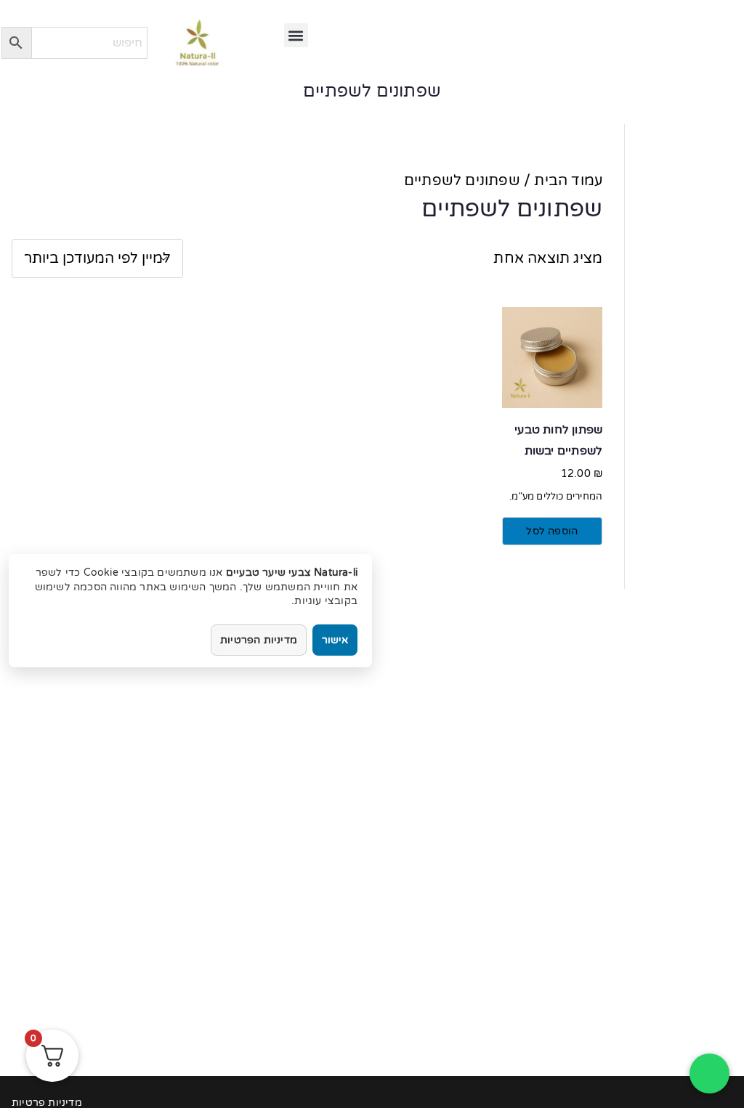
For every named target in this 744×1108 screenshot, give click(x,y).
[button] (296, 35)
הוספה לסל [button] (552, 531)
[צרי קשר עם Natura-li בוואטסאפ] (709, 1073)
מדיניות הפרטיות (258, 640)
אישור (335, 640)
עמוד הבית (568, 181)
